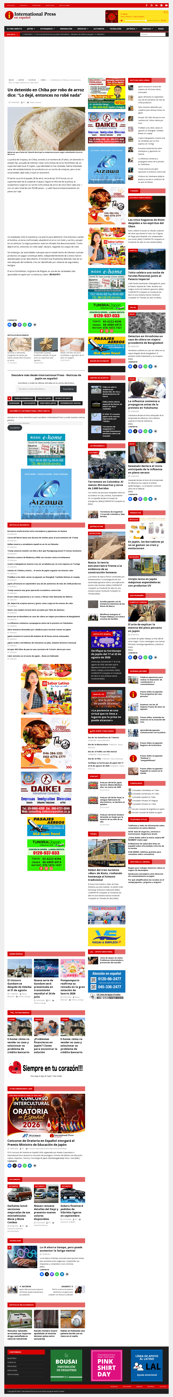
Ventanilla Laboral (140, 862)
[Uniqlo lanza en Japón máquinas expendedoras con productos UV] (147, 565)
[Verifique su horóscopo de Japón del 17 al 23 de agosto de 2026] (106, 639)
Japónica (131, 29)
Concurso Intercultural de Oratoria (41, 1148)
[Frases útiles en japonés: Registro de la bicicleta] (133, 745)
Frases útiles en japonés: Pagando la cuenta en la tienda (151, 770)
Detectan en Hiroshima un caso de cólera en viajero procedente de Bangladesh (43, 616)
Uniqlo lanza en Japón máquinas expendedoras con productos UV (144, 582)
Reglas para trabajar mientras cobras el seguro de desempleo (146, 869)
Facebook (114, 1386)
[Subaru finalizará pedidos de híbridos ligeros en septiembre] (73, 1193)
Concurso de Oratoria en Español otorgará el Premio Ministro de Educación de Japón (41, 1143)
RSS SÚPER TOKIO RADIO (103, 731)
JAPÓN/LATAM (96, 526)
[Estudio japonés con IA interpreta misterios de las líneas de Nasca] (93, 604)
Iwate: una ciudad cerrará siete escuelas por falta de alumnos (35, 610)
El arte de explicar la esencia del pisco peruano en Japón (145, 628)
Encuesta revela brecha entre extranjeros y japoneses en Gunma (37, 531)
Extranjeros (46, 29)
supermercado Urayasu (70, 403)
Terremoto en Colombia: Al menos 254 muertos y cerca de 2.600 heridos (105, 485)
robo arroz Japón (48, 403)
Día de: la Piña (94, 758)
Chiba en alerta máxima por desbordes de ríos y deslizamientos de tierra (111, 392)
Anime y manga (24, 996)
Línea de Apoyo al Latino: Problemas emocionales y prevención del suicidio (111, 960)
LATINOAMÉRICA (97, 446)
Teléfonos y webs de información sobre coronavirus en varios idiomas (146, 826)
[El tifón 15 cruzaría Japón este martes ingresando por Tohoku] (96, 417)
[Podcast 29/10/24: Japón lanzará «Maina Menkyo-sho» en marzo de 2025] (93, 785)
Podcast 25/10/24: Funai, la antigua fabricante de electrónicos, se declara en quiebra (112, 801)
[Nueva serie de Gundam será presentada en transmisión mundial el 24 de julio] (46, 968)
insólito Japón (44, 398)
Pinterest (151, 1386)
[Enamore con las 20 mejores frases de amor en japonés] (133, 707)
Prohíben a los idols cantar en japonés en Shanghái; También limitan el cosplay (43, 577)
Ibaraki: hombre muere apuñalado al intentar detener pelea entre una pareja (45, 1334)
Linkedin (139, 1386)
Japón (30, 29)
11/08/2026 (14, 994)
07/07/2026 (67, 997)
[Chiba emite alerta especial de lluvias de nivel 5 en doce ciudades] (96, 404)
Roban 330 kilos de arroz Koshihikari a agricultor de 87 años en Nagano (72, 355)
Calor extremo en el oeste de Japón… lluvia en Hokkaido (33, 656)
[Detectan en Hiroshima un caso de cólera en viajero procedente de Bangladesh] (147, 322)
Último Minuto (14, 29)
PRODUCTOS (135, 513)
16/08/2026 (134, 476)
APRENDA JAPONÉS (138, 671)
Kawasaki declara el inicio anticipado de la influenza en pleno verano (145, 469)
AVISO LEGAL (50, 5)
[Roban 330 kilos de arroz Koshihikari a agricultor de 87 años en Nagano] (72, 344)
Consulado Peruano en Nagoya (145, 800)
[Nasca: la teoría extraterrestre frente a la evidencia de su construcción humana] (106, 546)
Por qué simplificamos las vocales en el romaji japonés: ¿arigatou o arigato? (146, 881)
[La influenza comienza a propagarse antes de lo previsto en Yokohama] (147, 387)
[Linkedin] (156, 5)
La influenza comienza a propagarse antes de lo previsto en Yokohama (40, 623)
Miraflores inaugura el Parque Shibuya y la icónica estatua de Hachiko (112, 616)
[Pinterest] (161, 5)
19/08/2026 (13, 626)
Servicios (81, 29)
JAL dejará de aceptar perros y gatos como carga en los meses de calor (40, 603)
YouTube (163, 1386)
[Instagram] (151, 5)
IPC (24, 102)
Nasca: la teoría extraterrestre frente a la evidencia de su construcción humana (105, 567)
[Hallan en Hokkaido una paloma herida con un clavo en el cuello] (73, 1319)
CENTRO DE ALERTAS (99, 378)
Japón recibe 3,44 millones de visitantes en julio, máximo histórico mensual (41, 643)
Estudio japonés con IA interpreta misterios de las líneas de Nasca (112, 603)
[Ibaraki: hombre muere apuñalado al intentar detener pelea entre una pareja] (46, 1319)
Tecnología (115, 29)
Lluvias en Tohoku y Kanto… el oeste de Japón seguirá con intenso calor (40, 570)
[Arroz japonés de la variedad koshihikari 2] (46, 149)
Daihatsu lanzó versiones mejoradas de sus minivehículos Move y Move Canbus (18, 1214)
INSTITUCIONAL (64, 5)
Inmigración (66, 29)
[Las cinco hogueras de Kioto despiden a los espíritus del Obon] (147, 206)
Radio (161, 29)
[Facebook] (147, 5)
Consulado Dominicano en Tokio (145, 793)
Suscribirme (15, 428)
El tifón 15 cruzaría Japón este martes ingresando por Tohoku (111, 417)
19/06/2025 (15, 102)
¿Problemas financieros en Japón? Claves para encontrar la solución (45, 1045)
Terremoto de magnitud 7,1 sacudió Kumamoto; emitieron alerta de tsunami (112, 431)
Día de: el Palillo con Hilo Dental (102, 751)
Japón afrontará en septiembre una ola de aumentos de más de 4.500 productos (44, 583)
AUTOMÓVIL (14, 1179)
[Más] (77, 1158)
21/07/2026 (67, 1219)
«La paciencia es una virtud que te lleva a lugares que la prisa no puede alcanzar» (106, 715)
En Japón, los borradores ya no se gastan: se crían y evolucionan (146, 545)
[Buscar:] (153, 34)
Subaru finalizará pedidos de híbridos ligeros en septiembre (72, 1210)
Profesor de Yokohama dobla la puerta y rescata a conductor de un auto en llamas (151, 179)
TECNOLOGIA (15, 1240)
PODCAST (94, 776)
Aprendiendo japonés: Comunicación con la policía (152, 731)
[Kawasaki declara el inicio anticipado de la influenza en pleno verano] (147, 452)
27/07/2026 (40, 1222)
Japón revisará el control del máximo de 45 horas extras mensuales (38, 636)
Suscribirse (68, 389)
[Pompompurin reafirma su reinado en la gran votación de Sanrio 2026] (73, 968)
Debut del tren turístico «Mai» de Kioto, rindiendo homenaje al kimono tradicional (105, 875)
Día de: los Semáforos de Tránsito (103, 737)
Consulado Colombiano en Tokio (145, 790)
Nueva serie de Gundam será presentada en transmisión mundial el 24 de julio (44, 988)
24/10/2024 (105, 825)
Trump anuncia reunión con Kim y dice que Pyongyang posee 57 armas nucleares (44, 551)
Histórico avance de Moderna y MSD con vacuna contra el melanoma (38, 557)
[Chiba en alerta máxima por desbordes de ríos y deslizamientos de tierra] (96, 390)
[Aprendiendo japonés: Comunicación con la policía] (133, 733)
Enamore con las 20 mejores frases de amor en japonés (152, 706)
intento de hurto (63, 398)
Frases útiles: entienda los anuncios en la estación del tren (152, 719)
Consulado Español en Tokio (144, 797)
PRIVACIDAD (36, 5)
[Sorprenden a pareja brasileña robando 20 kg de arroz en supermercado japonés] (46, 344)
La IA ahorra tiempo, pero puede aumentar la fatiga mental (61, 1249)
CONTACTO (23, 5)
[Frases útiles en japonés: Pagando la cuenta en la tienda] (133, 771)
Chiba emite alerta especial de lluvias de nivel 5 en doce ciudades (112, 405)
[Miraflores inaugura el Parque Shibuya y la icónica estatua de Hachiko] (93, 617)
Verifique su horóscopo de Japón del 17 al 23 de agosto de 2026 (106, 654)
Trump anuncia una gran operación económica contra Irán (34, 590)
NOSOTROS (11, 5)
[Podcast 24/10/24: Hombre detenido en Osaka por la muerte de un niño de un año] (93, 817)
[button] (46, 129)
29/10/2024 (105, 790)
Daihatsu (19, 1228)
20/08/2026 (13, 534)
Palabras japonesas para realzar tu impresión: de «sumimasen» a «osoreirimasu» (151, 680)
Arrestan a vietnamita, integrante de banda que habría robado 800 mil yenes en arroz (19, 356)
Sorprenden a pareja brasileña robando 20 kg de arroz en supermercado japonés (45, 356)
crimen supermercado (23, 398)
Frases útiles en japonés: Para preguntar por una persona (151, 694)
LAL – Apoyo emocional (101, 952)
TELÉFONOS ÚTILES (138, 819)
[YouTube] (166, 5)
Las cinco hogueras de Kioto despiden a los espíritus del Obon (146, 223)
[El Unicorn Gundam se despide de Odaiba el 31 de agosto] (19, 968)
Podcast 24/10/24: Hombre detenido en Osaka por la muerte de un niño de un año (112, 818)
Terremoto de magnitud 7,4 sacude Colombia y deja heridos (112, 514)
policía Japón (30, 403)
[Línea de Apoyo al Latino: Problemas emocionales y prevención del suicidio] (93, 960)
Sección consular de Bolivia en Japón (147, 812)
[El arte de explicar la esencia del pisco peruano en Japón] (147, 611)
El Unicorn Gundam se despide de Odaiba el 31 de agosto (19, 985)
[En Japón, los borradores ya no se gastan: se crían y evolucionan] (147, 528)
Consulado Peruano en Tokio (144, 804)
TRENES (93, 834)
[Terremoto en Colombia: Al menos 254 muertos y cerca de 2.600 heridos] (106, 465)
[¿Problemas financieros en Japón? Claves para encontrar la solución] (46, 1027)
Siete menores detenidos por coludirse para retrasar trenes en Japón (39, 629)
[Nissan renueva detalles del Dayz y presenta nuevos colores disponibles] (46, 1193)
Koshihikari (14, 403)
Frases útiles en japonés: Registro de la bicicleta (151, 744)
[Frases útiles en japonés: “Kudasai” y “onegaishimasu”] (133, 758)
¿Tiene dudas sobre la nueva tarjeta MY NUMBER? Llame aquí (146, 838)
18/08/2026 (14, 1148)
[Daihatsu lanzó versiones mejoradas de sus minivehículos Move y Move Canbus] (19, 1193)
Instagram (127, 1386)
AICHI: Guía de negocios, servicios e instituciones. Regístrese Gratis (144, 832)
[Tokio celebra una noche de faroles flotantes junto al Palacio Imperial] (147, 259)
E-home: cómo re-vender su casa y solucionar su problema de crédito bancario (18, 1045)
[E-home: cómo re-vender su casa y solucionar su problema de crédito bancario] (19, 1027)
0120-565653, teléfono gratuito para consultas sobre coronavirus (144, 853)
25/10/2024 (105, 807)
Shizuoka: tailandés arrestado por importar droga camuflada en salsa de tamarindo (19, 1334)
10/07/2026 (40, 1000)
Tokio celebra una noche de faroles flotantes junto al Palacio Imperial (146, 276)
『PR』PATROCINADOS (19, 1012)
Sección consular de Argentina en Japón (148, 809)
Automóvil (99, 29)
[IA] (22, 1257)
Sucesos (32, 80)
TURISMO (134, 191)
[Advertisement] (86, 59)
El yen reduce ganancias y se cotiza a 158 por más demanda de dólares (39, 597)
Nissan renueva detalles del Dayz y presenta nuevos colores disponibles (46, 1212)
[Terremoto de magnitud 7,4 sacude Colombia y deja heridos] (93, 514)
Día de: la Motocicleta (98, 744)
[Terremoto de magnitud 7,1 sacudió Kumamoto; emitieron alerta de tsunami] (96, 429)
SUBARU (72, 1222)
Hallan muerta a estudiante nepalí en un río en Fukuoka (32, 544)
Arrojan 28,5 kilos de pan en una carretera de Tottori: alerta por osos (39, 649)
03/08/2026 (14, 1226)
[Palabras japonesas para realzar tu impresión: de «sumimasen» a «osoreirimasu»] (133, 680)
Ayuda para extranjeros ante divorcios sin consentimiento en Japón (145, 875)
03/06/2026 (134, 634)
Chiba (32, 102)
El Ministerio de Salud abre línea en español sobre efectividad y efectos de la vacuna (146, 845)
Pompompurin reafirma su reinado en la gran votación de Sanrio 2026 (73, 987)
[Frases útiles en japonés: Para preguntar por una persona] (133, 694)
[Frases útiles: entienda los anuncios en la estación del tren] (133, 720)
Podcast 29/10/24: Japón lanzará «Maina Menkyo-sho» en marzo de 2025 (111, 784)
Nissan (45, 1225)
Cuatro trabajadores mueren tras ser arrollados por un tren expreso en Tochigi (43, 564)
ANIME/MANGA (16, 954)
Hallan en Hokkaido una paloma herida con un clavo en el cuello (73, 1333)
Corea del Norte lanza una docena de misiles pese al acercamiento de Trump (42, 537)
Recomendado (61, 1148)
